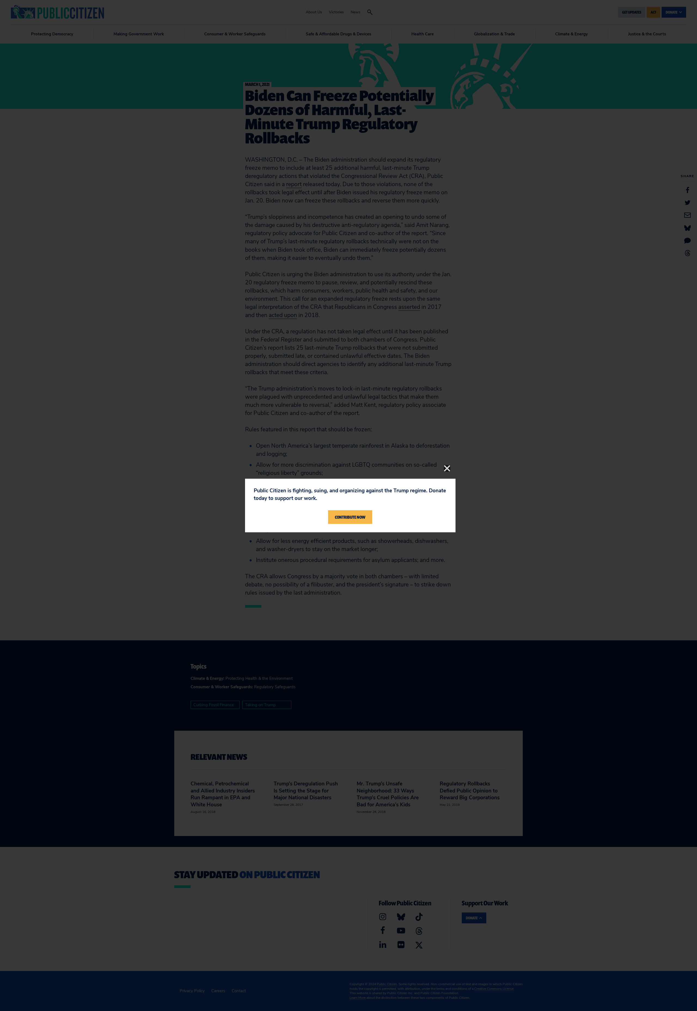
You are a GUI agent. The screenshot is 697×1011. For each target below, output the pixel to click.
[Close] (447, 468)
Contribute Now (350, 517)
